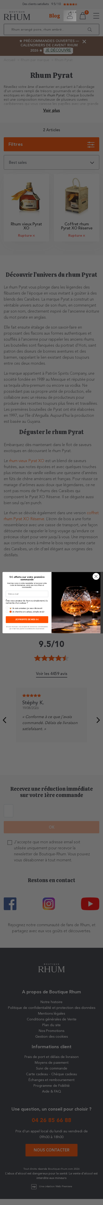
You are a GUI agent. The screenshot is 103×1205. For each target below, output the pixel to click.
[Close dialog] (96, 576)
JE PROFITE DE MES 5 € (26, 619)
